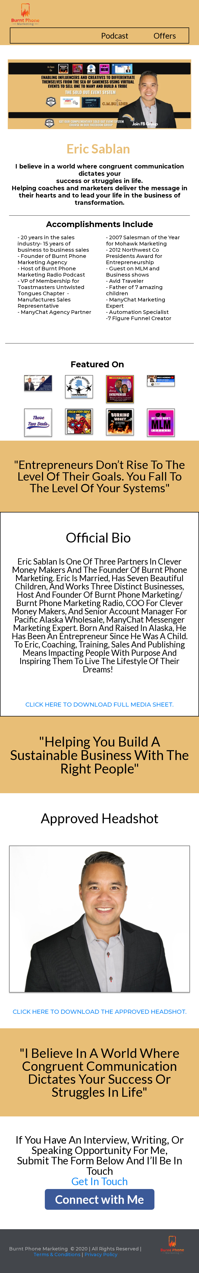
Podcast (114, 35)
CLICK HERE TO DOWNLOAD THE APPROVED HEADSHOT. (100, 1011)
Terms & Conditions (56, 1254)
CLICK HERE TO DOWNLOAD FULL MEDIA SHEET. (99, 704)
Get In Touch (99, 1181)
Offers (165, 35)
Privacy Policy (100, 1254)
